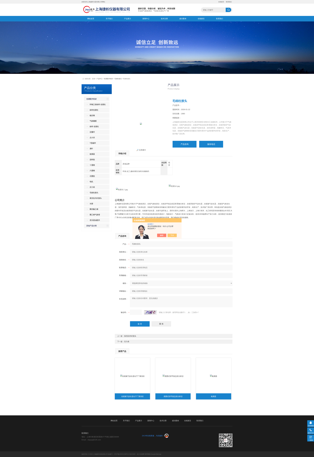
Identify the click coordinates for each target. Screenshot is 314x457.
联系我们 (229, 2)
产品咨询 (185, 144)
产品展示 (127, 19)
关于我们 (109, 19)
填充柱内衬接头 (130, 336)
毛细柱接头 (118, 79)
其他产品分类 (91, 226)
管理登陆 (147, 454)
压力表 (126, 342)
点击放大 (142, 150)
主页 (93, 79)
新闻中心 (146, 19)
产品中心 (99, 79)
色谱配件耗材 (108, 79)
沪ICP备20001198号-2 (121, 454)
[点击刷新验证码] (150, 312)
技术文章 (164, 19)
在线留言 (221, 2)
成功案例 (182, 19)
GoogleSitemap (156, 454)
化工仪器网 (140, 454)
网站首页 (90, 19)
